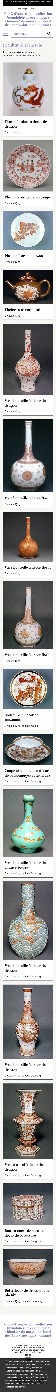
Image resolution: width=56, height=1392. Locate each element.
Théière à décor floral (22, 310)
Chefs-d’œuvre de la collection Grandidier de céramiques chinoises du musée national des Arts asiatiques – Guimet (28, 19)
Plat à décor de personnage (27, 198)
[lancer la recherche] (49, 33)
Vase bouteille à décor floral (28, 498)
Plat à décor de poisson (24, 256)
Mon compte (23, 9)
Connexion (34, 9)
